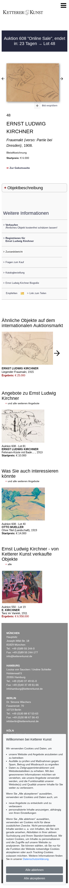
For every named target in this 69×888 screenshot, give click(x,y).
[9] (61, 78)
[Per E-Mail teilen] (21, 293)
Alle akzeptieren (34, 878)
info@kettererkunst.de (19, 656)
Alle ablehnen (34, 869)
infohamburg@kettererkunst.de (24, 688)
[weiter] (57, 353)
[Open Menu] (63, 5)
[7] (3, 78)
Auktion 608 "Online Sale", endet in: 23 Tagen (34, 41)
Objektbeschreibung (25, 187)
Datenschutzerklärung (36, 859)
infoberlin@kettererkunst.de (22, 721)
